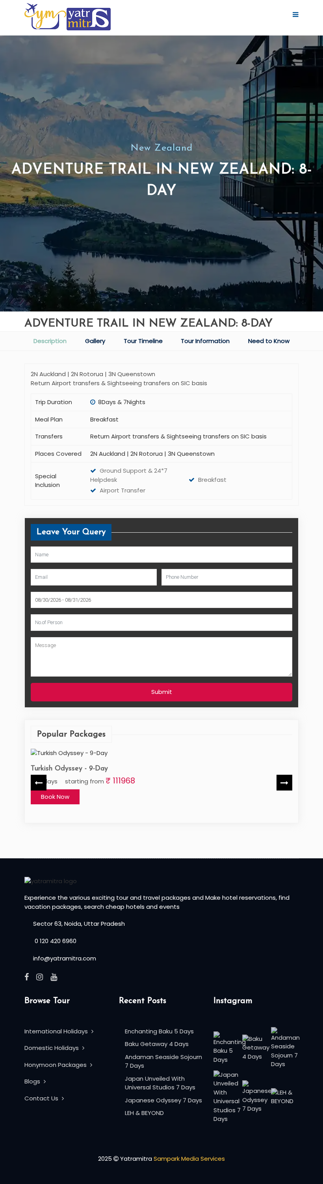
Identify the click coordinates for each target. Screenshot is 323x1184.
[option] (161, 783)
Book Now (55, 796)
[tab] (50, 341)
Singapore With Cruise (66, 768)
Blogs (33, 1081)
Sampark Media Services (189, 1158)
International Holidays (56, 1031)
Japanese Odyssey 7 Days (163, 1100)
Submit (161, 692)
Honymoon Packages (56, 1065)
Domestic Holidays (52, 1048)
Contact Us (42, 1098)
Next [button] (284, 783)
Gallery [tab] (95, 341)
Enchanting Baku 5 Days (159, 1031)
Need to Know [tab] (269, 341)
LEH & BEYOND (144, 1113)
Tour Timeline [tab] (143, 341)
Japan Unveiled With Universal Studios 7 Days (160, 1083)
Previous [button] (38, 783)
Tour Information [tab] (205, 341)
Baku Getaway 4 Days (157, 1044)
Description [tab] (50, 341)
